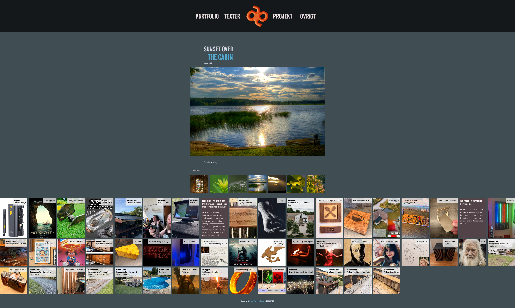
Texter (232, 16)
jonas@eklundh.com (257, 301)
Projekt (282, 16)
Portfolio (207, 16)
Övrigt (308, 16)
